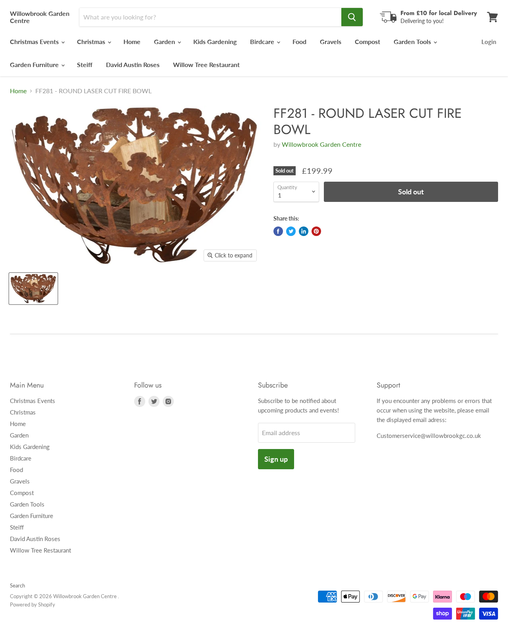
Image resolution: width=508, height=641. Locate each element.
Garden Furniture (35, 64)
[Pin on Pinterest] (316, 231)
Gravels (330, 41)
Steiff (84, 64)
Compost (367, 41)
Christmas (92, 41)
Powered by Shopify (32, 604)
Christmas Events (35, 41)
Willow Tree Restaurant (206, 64)
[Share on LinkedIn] (303, 231)
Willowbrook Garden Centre (321, 144)
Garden (165, 41)
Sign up (276, 459)
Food (299, 41)
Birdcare (263, 41)
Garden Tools (413, 41)
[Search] (352, 17)
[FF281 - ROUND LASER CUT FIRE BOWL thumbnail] (33, 288)
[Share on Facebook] (278, 231)
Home (131, 41)
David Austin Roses (133, 64)
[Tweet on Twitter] (291, 231)
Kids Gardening (215, 41)
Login (488, 41)
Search (17, 585)
